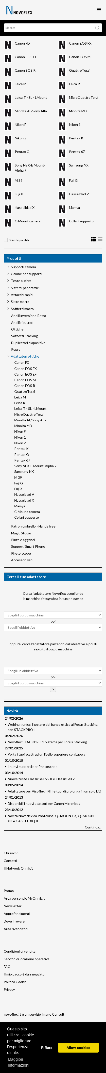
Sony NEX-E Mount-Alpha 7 (35, 466)
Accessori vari (22, 560)
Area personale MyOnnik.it (24, 898)
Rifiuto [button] (47, 1048)
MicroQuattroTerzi (83, 97)
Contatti (10, 860)
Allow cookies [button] (78, 1048)
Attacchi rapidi (22, 295)
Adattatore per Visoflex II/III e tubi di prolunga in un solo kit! (54, 791)
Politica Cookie (15, 982)
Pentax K (76, 138)
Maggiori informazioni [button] (18, 1062)
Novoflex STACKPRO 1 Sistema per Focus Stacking (47, 742)
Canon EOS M (79, 57)
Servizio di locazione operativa (26, 959)
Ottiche (17, 329)
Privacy (9, 989)
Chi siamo (11, 853)
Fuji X (19, 194)
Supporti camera (23, 267)
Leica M (20, 84)
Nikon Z (21, 138)
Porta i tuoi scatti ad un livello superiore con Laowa (46, 754)
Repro (15, 349)
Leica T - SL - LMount (31, 97)
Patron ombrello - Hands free (33, 526)
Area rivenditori (16, 929)
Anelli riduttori (22, 323)
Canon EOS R (25, 70)
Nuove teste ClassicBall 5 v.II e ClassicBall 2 (41, 779)
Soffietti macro (22, 309)
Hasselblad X (25, 207)
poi (53, 621)
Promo (9, 891)
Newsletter (12, 906)
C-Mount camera (27, 221)
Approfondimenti (17, 913)
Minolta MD (78, 111)
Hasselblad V (79, 194)
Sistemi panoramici (25, 288)
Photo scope (21, 553)
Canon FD (22, 43)
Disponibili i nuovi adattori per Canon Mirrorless (44, 803)
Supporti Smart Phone (28, 546)
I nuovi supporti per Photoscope (32, 766)
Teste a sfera (21, 281)
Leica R (74, 84)
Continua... (93, 827)
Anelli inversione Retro (28, 316)
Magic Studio (21, 533)
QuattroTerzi (79, 70)
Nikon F (20, 124)
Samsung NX (78, 165)
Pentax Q (22, 151)
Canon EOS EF (26, 57)
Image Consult (53, 1014)
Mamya (74, 207)
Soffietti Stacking (24, 336)
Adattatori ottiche (25, 356)
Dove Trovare (14, 921)
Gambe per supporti (26, 274)
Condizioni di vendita (19, 951)
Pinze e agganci (23, 540)
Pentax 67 (77, 151)
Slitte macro (20, 301)
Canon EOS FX (80, 43)
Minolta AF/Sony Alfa (31, 111)
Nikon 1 (75, 124)
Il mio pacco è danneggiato (24, 974)
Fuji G (73, 180)
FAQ (7, 966)
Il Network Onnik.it (18, 868)
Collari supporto (81, 221)
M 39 (18, 180)
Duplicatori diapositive (28, 343)
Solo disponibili (19, 240)
